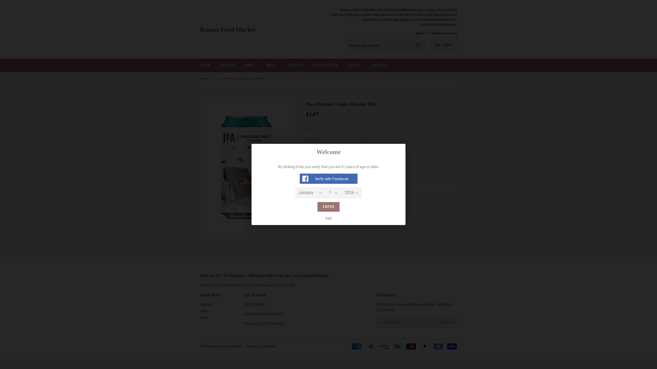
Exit (329, 218)
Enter (328, 206)
